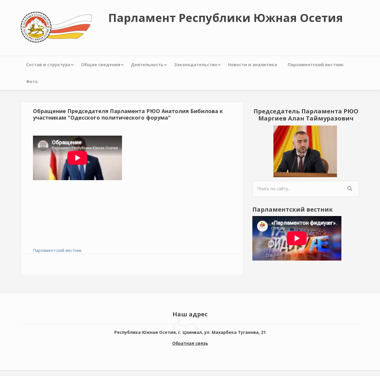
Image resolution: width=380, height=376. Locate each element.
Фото (32, 81)
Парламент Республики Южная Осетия (225, 17)
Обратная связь (190, 343)
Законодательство (195, 64)
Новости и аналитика (252, 64)
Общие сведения (100, 64)
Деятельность (147, 64)
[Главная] (56, 26)
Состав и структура (48, 64)
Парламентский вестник (316, 64)
